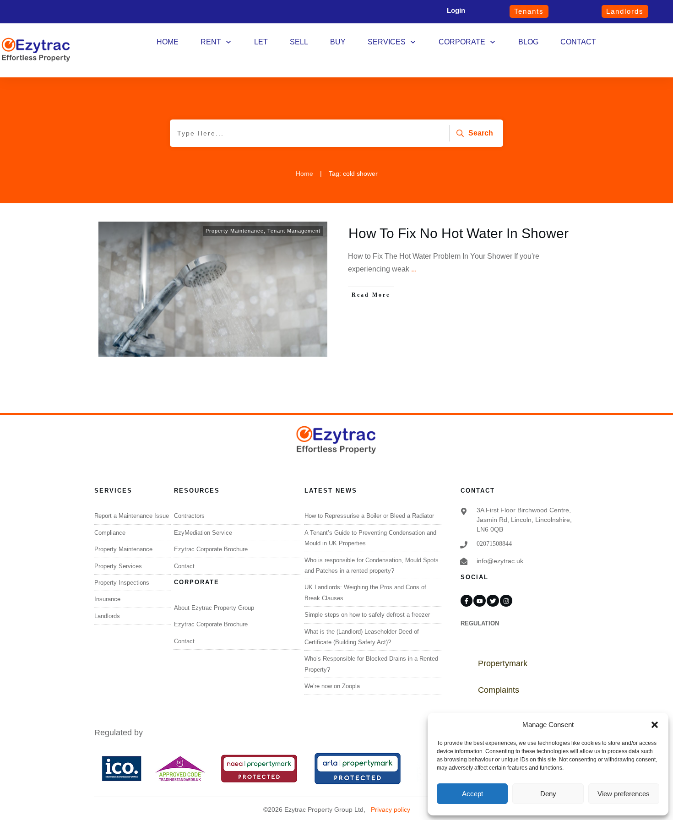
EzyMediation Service (203, 532)
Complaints (498, 690)
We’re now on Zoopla (332, 686)
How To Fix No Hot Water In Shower (458, 233)
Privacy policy (390, 809)
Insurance (107, 599)
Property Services (118, 566)
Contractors (189, 515)
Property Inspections (121, 582)
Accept (472, 794)
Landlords (107, 616)
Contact (184, 566)
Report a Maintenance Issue (131, 515)
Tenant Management (293, 231)
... (414, 269)
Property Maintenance (235, 231)
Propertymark (502, 663)
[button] (654, 724)
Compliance (109, 532)
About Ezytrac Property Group (214, 607)
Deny (548, 794)
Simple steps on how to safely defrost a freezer (367, 614)
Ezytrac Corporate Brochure (211, 549)
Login (456, 10)
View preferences (623, 794)
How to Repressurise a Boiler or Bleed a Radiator (369, 515)
